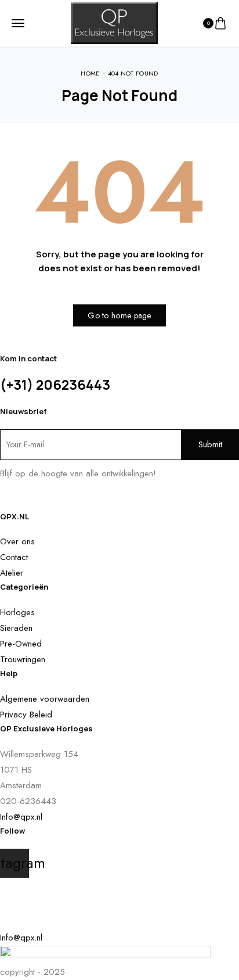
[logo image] (114, 22)
